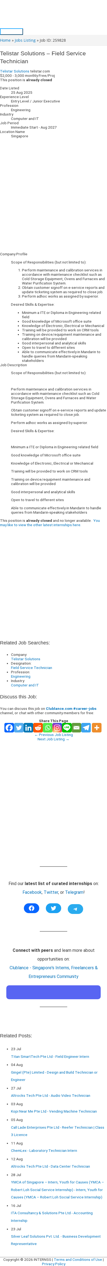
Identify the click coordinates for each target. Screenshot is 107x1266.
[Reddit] (38, 727)
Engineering (20, 676)
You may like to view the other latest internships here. (50, 522)
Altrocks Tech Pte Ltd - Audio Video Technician (50, 1095)
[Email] (76, 727)
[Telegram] (86, 727)
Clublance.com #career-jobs (71, 708)
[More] (97, 727)
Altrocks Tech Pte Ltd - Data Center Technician (50, 1166)
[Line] (67, 727)
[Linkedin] (28, 727)
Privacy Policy (53, 1264)
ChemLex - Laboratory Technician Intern (44, 1150)
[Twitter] (19, 727)
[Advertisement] (53, 195)
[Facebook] (9, 727)
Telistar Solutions (14, 71)
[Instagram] (57, 727)
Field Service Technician (31, 667)
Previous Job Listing (53, 734)
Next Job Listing (53, 739)
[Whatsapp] (47, 727)
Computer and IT (25, 685)
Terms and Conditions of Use (78, 1259)
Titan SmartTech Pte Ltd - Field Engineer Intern (50, 1056)
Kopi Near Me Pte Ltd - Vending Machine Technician (54, 1111)
